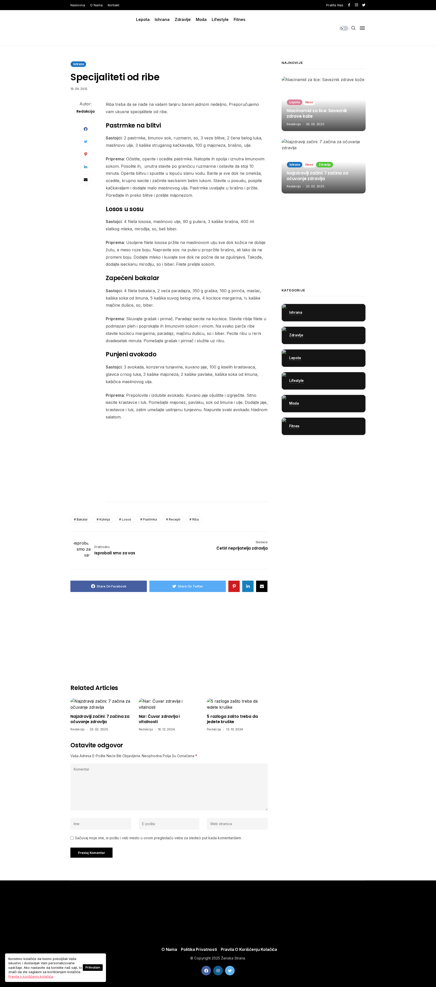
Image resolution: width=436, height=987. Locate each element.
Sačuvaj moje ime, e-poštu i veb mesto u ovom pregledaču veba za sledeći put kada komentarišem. (158, 838)
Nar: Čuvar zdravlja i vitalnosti (159, 719)
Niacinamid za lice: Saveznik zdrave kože (317, 113)
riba (195, 519)
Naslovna (77, 5)
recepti (174, 519)
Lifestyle (220, 19)
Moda (201, 19)
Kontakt (113, 5)
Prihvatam (92, 967)
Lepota (143, 19)
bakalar (82, 519)
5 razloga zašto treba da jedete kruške (232, 719)
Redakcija (77, 729)
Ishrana (162, 19)
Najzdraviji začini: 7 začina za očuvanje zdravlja (99, 719)
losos (126, 519)
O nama (96, 5)
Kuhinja (104, 519)
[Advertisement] (187, 462)
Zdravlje (183, 19)
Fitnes (240, 19)
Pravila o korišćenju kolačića (249, 949)
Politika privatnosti (199, 949)
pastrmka (150, 519)
